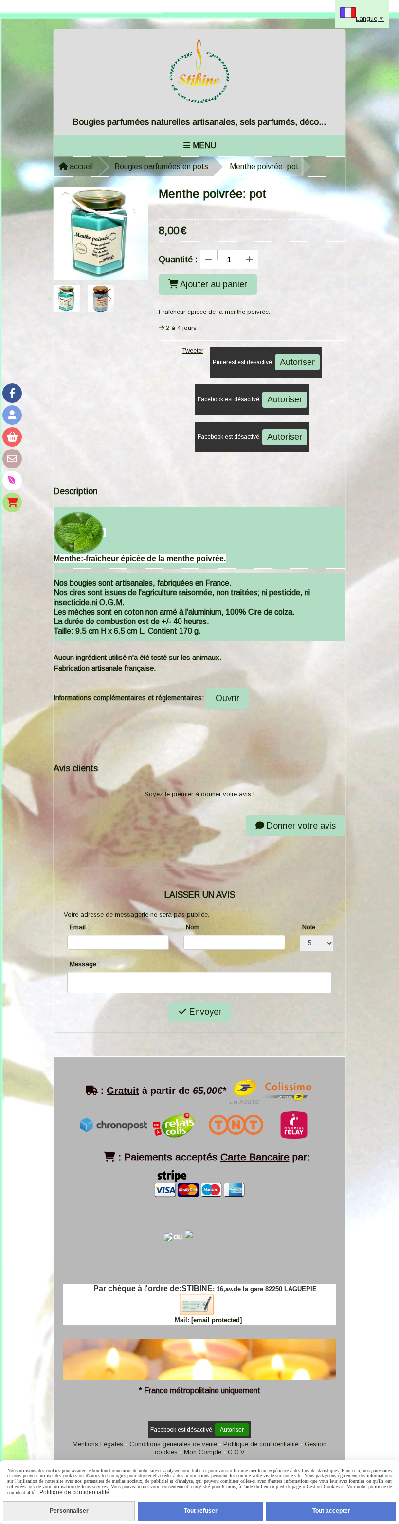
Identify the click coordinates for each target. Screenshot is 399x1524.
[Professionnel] (12, 502)
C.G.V (236, 1451)
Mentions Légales (98, 1444)
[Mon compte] (12, 415)
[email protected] (216, 1320)
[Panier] (12, 437)
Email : (79, 927)
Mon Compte (202, 1451)
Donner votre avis (300, 826)
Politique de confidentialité (260, 1444)
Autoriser (297, 362)
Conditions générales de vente (173, 1444)
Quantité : (178, 259)
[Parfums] (12, 480)
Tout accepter (331, 1510)
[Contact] (12, 458)
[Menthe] (79, 532)
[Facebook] (12, 393)
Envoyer (204, 1012)
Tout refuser (201, 1510)
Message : (85, 964)
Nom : (194, 927)
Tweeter (192, 350)
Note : (310, 927)
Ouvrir (227, 698)
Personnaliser (69, 1510)
